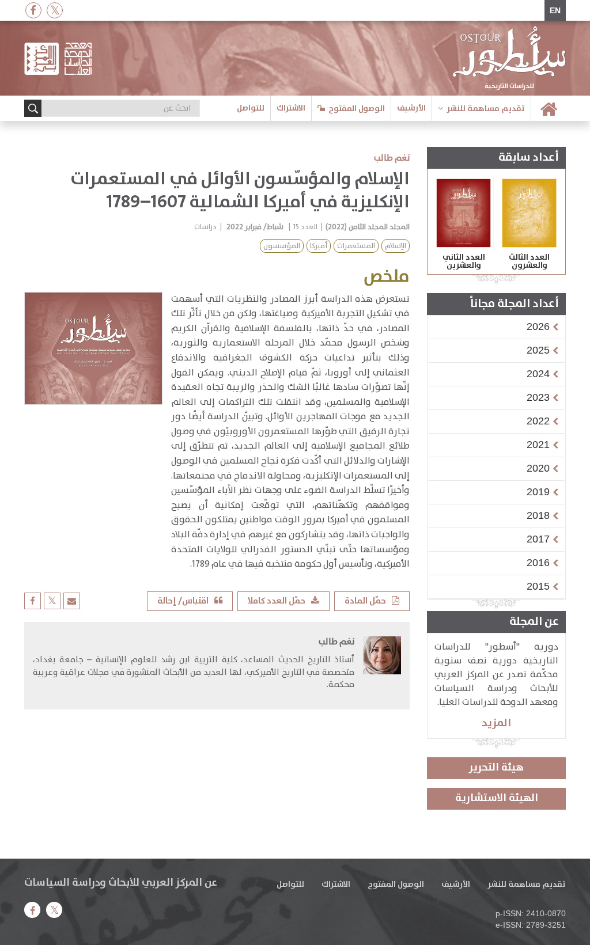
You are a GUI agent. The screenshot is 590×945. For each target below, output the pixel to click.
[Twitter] (55, 10)
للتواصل (250, 108)
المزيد (496, 723)
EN (555, 10)
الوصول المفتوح (356, 109)
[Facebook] (33, 10)
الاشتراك (291, 108)
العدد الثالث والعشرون (529, 261)
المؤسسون (281, 246)
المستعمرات (356, 246)
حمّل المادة (365, 601)
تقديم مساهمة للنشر (486, 109)
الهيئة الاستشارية (496, 798)
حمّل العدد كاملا (276, 601)
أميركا (318, 246)
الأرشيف (411, 108)
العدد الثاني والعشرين (463, 261)
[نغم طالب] (382, 666)
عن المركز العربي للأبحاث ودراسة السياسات (120, 882)
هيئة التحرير (496, 767)
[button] (538, 326)
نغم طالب (392, 158)
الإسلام (395, 246)
